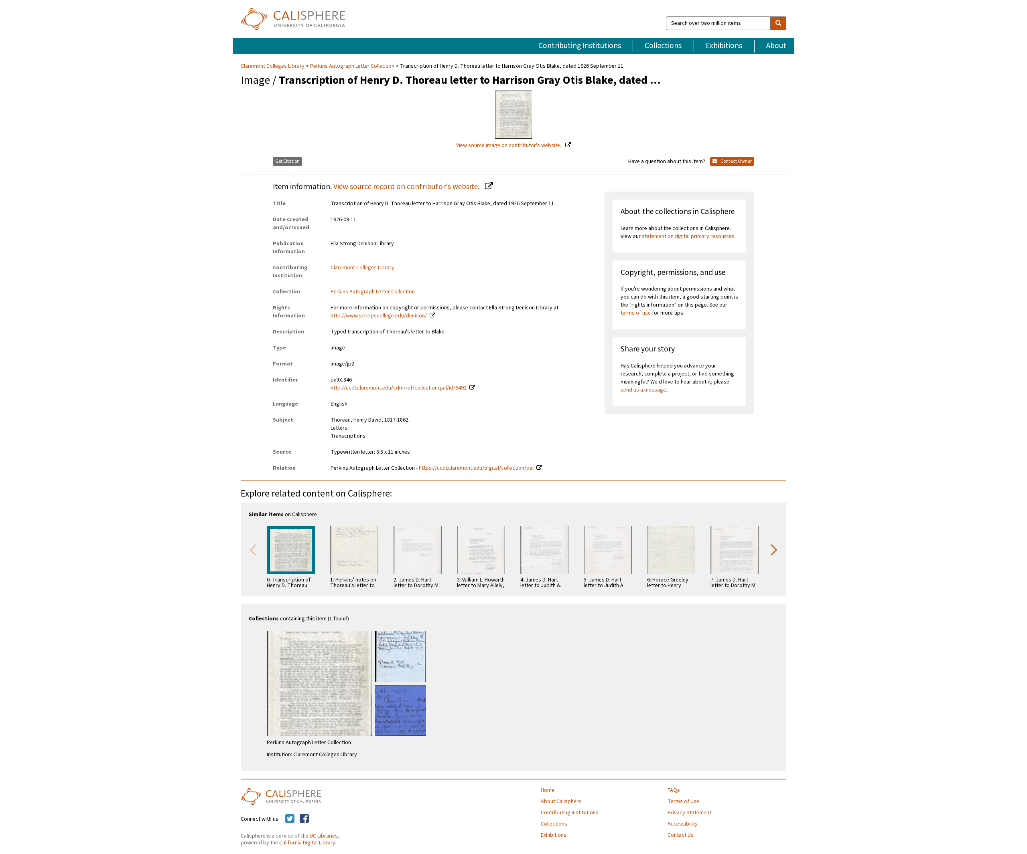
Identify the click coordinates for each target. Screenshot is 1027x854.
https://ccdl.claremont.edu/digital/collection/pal (476, 468)
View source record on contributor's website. (407, 186)
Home (547, 790)
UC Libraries (324, 836)
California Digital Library (307, 843)
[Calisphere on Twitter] (289, 819)
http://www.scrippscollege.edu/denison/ (379, 316)
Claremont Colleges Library (273, 66)
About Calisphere (561, 801)
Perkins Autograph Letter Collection (352, 66)
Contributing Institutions (579, 45)
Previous (253, 549)
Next (774, 549)
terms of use (636, 313)
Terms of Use (683, 801)
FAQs (674, 790)
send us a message (643, 390)
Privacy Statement (689, 813)
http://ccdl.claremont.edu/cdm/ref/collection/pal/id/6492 (399, 388)
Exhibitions (724, 45)
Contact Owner (736, 161)
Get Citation (287, 161)
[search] (778, 23)
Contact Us (681, 835)
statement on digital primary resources (688, 236)
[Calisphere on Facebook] (304, 819)
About (776, 45)
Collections (663, 45)
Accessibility (683, 824)
